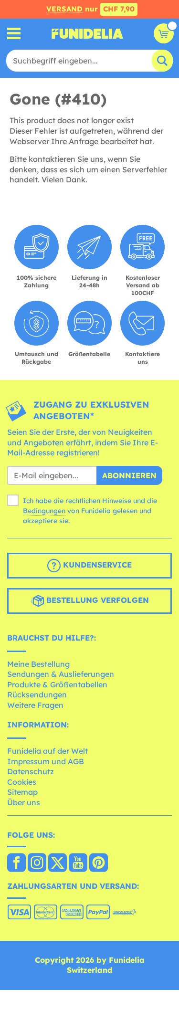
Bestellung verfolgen (96, 600)
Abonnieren (129, 475)
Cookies (21, 782)
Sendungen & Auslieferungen (60, 674)
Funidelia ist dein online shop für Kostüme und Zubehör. (87, 33)
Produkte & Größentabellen (57, 684)
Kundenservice (96, 564)
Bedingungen (44, 510)
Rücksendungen (37, 694)
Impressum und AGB (45, 761)
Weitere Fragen (35, 705)
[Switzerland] (16, 863)
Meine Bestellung (38, 664)
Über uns (23, 802)
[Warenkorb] (164, 33)
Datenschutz (30, 771)
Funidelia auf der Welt (47, 751)
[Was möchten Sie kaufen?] (14, 33)
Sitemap (22, 792)
